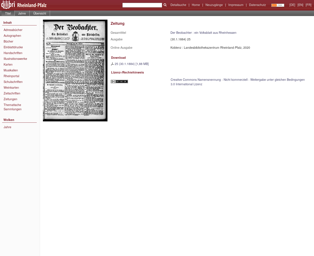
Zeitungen (10, 99)
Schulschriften (13, 81)
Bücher (8, 41)
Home (196, 5)
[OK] (165, 5)
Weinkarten (11, 87)
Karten (8, 64)
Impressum (236, 5)
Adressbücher (13, 30)
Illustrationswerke (15, 58)
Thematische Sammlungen (13, 107)
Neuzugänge (214, 5)
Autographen (12, 35)
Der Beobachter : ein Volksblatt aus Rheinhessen (203, 32)
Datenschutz (257, 5)
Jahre (22, 13)
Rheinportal (11, 76)
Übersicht (39, 13)
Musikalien (11, 70)
